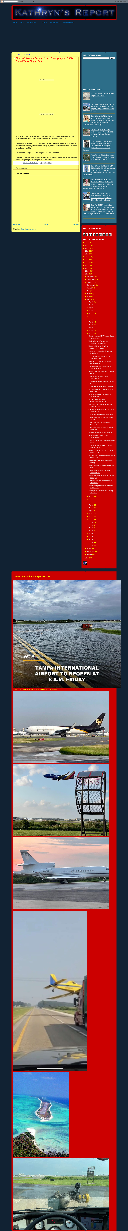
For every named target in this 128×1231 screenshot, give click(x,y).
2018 (87, 257)
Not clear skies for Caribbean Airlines (100, 432)
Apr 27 (91, 310)
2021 (87, 248)
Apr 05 (91, 533)
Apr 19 (91, 333)
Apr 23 (91, 322)
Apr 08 (91, 525)
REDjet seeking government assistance (100, 386)
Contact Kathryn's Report (28, 22)
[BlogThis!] (45, 163)
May (88, 296)
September (90, 285)
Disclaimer (43, 22)
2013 (87, 271)
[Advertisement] (64, 38)
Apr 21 (91, 328)
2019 (87, 254)
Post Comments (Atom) (28, 229)
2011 (87, 558)
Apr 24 (91, 319)
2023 (87, 242)
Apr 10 (91, 519)
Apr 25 (91, 316)
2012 (87, 274)
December (90, 276)
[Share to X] (47, 163)
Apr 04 (91, 536)
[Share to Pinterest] (51, 163)
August (89, 288)
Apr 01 (91, 545)
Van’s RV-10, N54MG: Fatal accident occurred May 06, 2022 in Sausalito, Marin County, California (103, 157)
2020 (87, 251)
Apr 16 (91, 502)
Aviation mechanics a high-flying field (100, 414)
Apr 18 (91, 496)
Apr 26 (91, 313)
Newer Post (16, 224)
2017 (87, 259)
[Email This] (43, 163)
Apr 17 (91, 499)
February (90, 551)
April (89, 299)
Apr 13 (91, 511)
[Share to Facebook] (49, 163)
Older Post (75, 224)
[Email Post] (40, 163)
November (90, 279)
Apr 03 (91, 539)
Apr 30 (91, 302)
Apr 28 (91, 308)
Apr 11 (91, 516)
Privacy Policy (55, 22)
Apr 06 (91, 531)
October (90, 282)
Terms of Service (68, 22)
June (88, 293)
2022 (87, 245)
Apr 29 (91, 305)
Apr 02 (91, 542)
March (89, 548)
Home (15, 22)
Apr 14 (91, 508)
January (89, 554)
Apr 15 (91, 505)
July (88, 291)
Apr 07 (91, 528)
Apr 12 (91, 513)
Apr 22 (91, 325)
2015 (87, 265)
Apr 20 (91, 330)
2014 (87, 268)
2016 (87, 262)
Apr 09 (91, 522)
